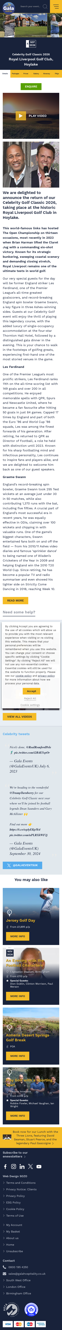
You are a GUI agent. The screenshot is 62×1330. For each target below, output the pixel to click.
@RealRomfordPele (38, 747)
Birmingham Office (18, 1293)
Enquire (31, 86)
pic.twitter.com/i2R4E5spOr (32, 752)
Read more (15, 600)
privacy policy (46, 675)
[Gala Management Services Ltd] (8, 9)
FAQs (57, 74)
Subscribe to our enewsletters (15, 1154)
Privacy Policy (15, 1196)
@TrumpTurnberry (22, 793)
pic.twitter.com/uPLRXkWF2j (29, 835)
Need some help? (19, 612)
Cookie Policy (15, 1209)
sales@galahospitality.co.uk (26, 1273)
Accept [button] (31, 691)
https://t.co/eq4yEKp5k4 (25, 829)
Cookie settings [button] (30, 705)
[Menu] (56, 6)
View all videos (19, 716)
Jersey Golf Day (20, 920)
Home (10, 1244)
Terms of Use (15, 1215)
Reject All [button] (30, 698)
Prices (25, 74)
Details (5, 74)
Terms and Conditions (20, 1182)
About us (12, 1238)
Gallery (36, 74)
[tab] (5, 74)
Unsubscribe (14, 1251)
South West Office (18, 1280)
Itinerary (46, 74)
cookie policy (24, 675)
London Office (15, 1287)
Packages (15, 74)
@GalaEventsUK (25, 865)
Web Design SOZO (15, 1176)
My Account (14, 1225)
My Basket (13, 1231)
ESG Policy (13, 1202)
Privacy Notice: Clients (21, 1189)
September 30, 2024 (25, 853)
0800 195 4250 (18, 1267)
